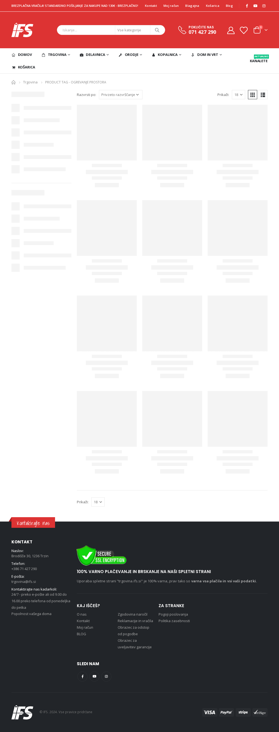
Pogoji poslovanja (173, 614)
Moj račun (171, 6)
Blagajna (192, 6)
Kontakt (151, 6)
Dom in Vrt (207, 54)
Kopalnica (168, 54)
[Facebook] (246, 5)
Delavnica (95, 54)
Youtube (94, 676)
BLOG (81, 633)
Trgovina (57, 54)
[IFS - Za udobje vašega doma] (22, 30)
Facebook (82, 676)
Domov (25, 54)
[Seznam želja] (243, 30)
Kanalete (259, 59)
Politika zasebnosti (174, 620)
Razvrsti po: (86, 94)
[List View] (263, 94)
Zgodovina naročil (132, 614)
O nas (82, 614)
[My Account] (230, 30)
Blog (229, 6)
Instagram (106, 676)
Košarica (212, 6)
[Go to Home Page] (13, 82)
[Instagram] (263, 5)
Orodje (131, 54)
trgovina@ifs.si (23, 581)
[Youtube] (255, 5)
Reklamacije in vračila (135, 620)
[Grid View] (252, 94)
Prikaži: (223, 94)
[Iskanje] (157, 30)
